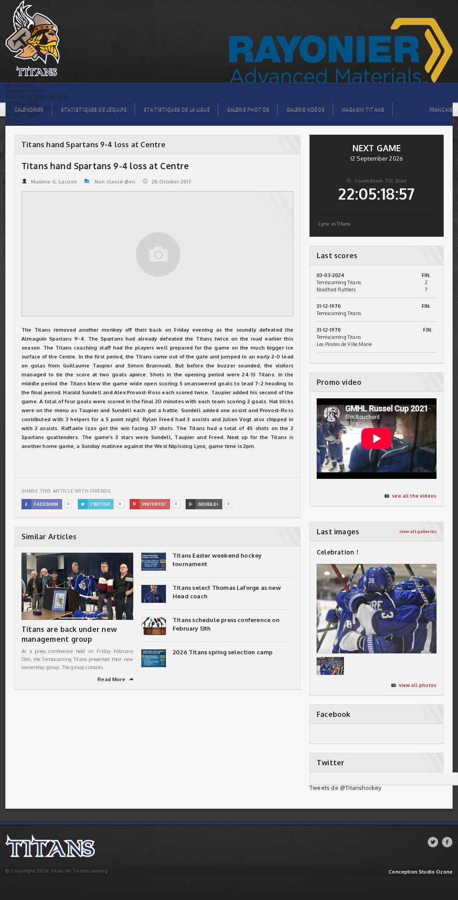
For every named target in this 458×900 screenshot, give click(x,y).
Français (441, 109)
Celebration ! (337, 552)
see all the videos (414, 496)
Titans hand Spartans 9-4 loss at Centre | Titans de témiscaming (54, 4)
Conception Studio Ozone (421, 872)
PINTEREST (149, 504)
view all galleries (418, 531)
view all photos (418, 685)
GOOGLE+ (204, 504)
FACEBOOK (42, 504)
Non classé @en (115, 182)
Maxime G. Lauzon (54, 182)
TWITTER (95, 504)
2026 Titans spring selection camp (222, 652)
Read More (115, 679)
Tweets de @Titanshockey (346, 787)
